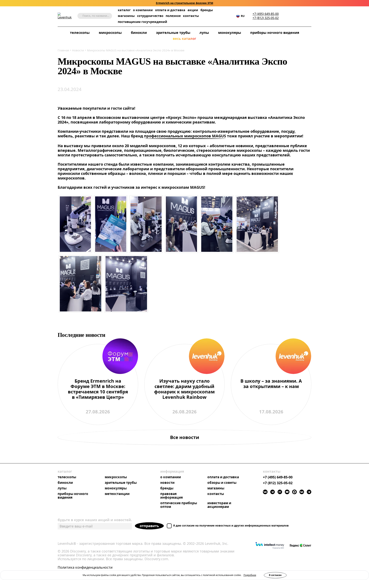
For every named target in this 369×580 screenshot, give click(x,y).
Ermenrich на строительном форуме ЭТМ (184, 3)
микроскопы (110, 33)
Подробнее (250, 575)
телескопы (80, 33)
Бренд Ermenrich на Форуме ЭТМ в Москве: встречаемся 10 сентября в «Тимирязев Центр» (98, 389)
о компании (143, 10)
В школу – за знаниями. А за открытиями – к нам (271, 383)
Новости (78, 50)
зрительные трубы (173, 33)
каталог (124, 10)
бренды (206, 10)
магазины (126, 16)
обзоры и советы (221, 483)
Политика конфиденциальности (85, 567)
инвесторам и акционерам (219, 505)
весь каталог (184, 39)
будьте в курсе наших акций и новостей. (95, 520)
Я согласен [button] (275, 575)
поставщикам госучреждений (142, 22)
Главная (63, 50)
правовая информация (171, 495)
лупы (204, 33)
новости (167, 483)
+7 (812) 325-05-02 (266, 18)
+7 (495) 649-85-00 (266, 14)
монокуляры (229, 33)
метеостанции (117, 494)
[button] (286, 16)
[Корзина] (304, 16)
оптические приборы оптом (178, 505)
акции (193, 10)
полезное (173, 16)
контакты (191, 16)
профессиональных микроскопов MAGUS (185, 136)
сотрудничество (150, 16)
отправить (149, 525)
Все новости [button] (184, 437)
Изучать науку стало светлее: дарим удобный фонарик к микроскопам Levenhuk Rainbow (184, 389)
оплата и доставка (170, 10)
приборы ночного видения (274, 33)
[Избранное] (292, 16)
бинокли (139, 33)
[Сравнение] (297, 16)
